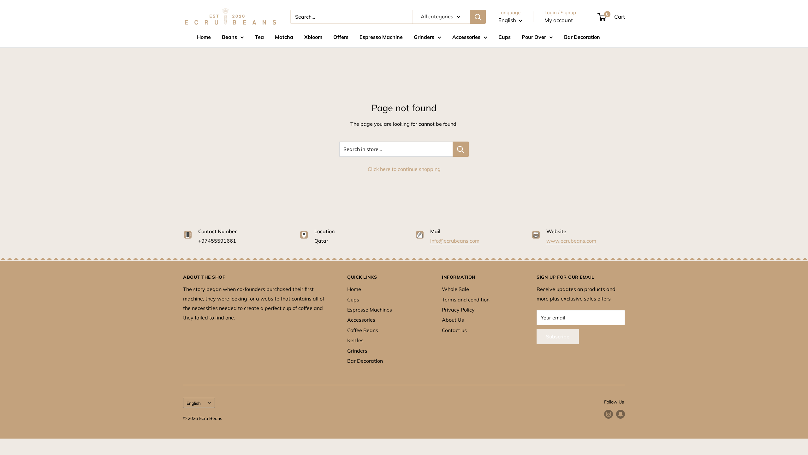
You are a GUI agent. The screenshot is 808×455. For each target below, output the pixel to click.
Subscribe (557, 336)
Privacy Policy (458, 309)
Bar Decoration (582, 37)
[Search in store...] (461, 149)
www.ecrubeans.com (571, 241)
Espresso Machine (381, 37)
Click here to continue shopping (404, 169)
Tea (259, 37)
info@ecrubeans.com (454, 241)
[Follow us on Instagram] (608, 414)
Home (204, 37)
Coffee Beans (362, 330)
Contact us (454, 330)
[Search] (478, 17)
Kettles (355, 340)
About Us (453, 320)
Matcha (284, 37)
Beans (229, 37)
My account (558, 20)
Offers (340, 37)
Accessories (466, 37)
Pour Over (534, 37)
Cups (504, 37)
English (194, 403)
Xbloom (313, 37)
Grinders (424, 37)
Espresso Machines (369, 309)
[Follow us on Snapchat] (620, 414)
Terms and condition (466, 299)
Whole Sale (455, 289)
